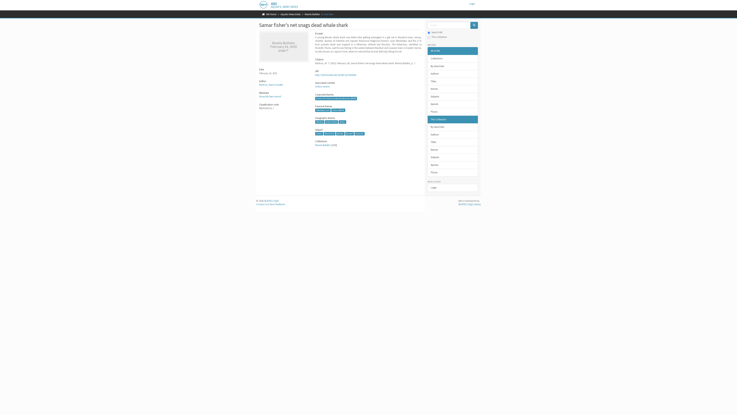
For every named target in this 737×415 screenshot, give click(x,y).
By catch (349, 133)
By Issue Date (437, 66)
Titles (433, 81)
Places (434, 111)
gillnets (340, 133)
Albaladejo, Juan (323, 110)
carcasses (360, 133)
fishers (319, 133)
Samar (342, 122)
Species (434, 104)
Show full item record (270, 96)
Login (434, 187)
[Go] (474, 25)
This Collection (439, 37)
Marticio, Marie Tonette (271, 84)
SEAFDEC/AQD (271, 201)
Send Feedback (277, 204)
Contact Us (262, 204)
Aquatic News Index (291, 14)
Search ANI (436, 32)
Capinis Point (331, 122)
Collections (436, 58)
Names (434, 88)
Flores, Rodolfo (338, 110)
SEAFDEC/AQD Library (469, 204)
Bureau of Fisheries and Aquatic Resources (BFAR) (336, 98)
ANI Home (271, 14)
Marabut (319, 122)
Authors (435, 73)
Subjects (435, 96)
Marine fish (329, 133)
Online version (322, 86)
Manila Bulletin (312, 14)
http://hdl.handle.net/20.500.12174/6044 (335, 75)
